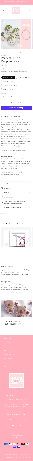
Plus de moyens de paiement (16, 112)
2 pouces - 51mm (8, 77)
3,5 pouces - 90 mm (9, 85)
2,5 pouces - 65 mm (23, 77)
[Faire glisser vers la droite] (20, 52)
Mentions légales (27, 457)
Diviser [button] (5, 213)
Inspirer (18, 146)
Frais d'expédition (11, 71)
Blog (5, 362)
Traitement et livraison (10, 354)
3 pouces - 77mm (8, 81)
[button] (3, 10)
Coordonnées (18, 457)
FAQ (5, 350)
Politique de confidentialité (10, 454)
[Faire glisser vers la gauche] (13, 52)
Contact (6, 366)
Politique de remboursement (19, 452)
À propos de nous (9, 343)
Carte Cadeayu (8, 358)
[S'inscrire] (25, 419)
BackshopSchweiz (10, 449)
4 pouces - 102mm (8, 89)
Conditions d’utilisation (24, 454)
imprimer (6, 346)
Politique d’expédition (9, 457)
